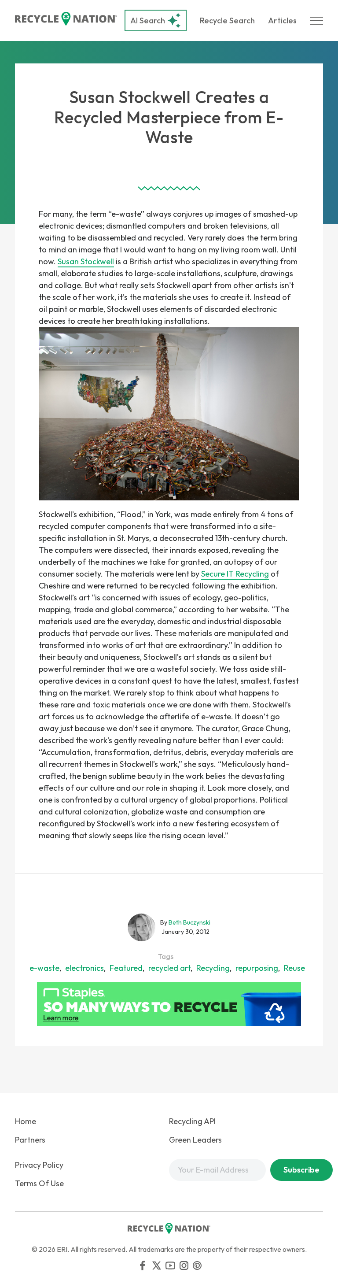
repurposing (256, 968)
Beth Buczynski (189, 922)
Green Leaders (195, 1140)
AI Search (147, 20)
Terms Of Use (39, 1183)
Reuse (294, 968)
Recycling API (192, 1121)
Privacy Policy (39, 1165)
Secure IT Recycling (235, 574)
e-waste (44, 968)
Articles (282, 20)
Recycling (213, 968)
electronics (84, 968)
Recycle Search (227, 20)
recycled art (169, 968)
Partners (30, 1140)
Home (25, 1121)
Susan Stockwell (86, 261)
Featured (126, 968)
